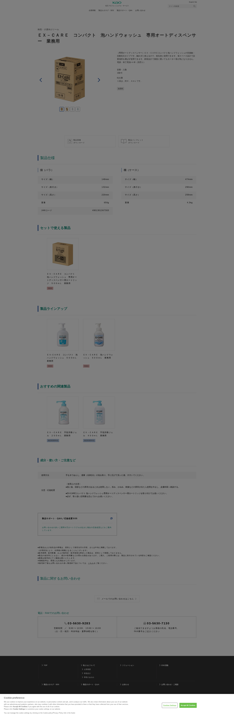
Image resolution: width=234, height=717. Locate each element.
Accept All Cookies (188, 705)
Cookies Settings (169, 705)
